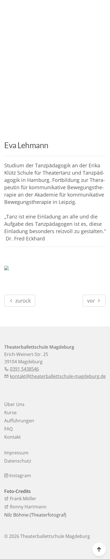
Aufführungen (19, 421)
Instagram (19, 475)
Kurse (10, 412)
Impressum (16, 453)
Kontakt (12, 437)
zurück (22, 300)
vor (91, 300)
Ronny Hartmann (28, 507)
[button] (100, 12)
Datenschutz (17, 461)
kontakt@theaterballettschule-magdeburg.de (58, 376)
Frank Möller (22, 498)
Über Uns (14, 404)
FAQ (8, 429)
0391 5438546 (24, 369)
